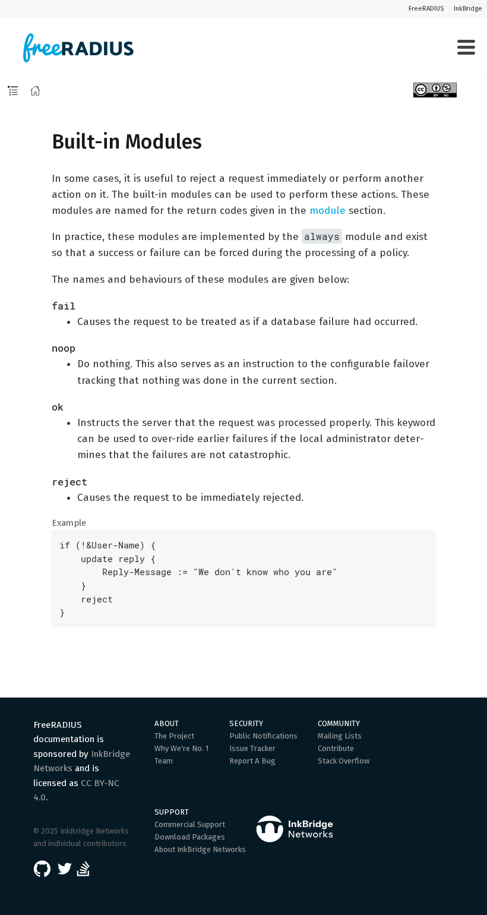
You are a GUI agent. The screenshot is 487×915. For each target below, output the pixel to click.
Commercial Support (189, 824)
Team (163, 760)
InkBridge (468, 8)
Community (339, 723)
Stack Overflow (343, 760)
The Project (174, 735)
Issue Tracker (252, 748)
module (327, 210)
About (166, 723)
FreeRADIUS (426, 8)
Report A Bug (252, 760)
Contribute (336, 748)
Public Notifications (263, 735)
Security (246, 723)
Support (171, 811)
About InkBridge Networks (200, 849)
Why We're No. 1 (181, 748)
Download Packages (189, 836)
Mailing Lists (340, 735)
